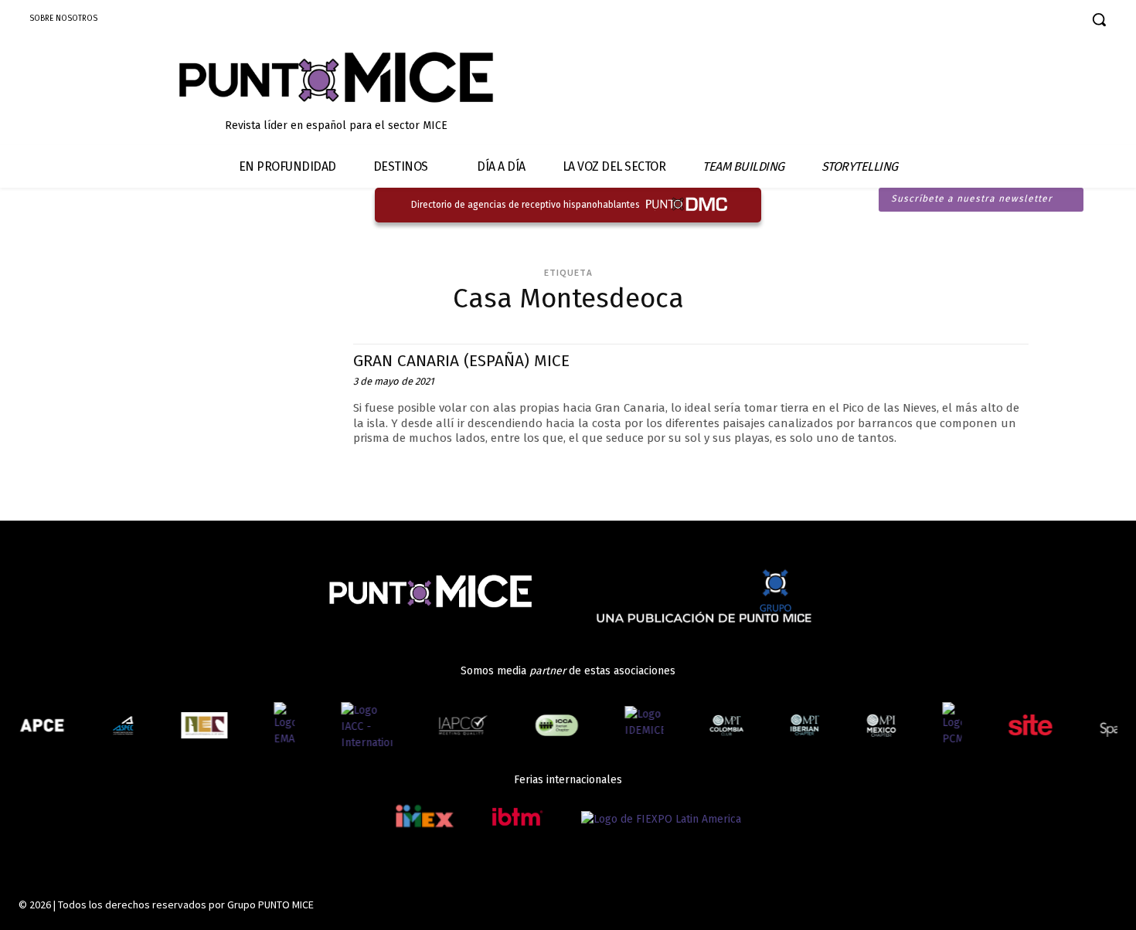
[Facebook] (958, 21)
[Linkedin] (1012, 21)
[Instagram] (985, 21)
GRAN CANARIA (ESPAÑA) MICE (461, 361)
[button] (1098, 19)
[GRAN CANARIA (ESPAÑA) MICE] (222, 413)
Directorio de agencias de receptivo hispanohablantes (525, 204)
